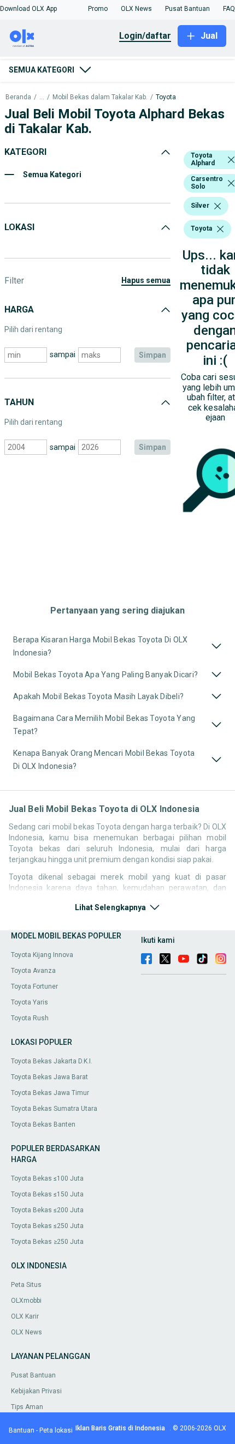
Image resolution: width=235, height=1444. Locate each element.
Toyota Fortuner (34, 986)
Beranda (18, 97)
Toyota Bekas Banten (43, 1124)
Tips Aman (27, 1407)
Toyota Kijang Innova (42, 955)
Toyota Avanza (33, 970)
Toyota (166, 97)
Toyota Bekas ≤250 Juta (47, 1226)
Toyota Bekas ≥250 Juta (47, 1242)
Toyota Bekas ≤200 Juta (47, 1210)
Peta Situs (26, 1285)
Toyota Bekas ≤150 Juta (47, 1194)
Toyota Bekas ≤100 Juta (47, 1178)
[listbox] (231, 160)
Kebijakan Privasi (36, 1391)
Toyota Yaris (29, 1002)
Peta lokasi (56, 1430)
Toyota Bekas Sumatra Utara (54, 1108)
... (41, 97)
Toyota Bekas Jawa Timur (50, 1093)
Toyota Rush (30, 1018)
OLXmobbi (26, 1300)
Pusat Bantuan (33, 1375)
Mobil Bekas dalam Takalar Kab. (100, 97)
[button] (28, 8)
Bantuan (21, 1430)
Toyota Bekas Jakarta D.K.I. (51, 1061)
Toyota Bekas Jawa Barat (49, 1077)
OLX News (26, 1332)
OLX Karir (25, 1316)
